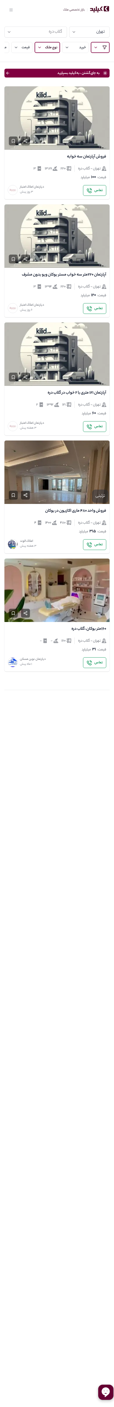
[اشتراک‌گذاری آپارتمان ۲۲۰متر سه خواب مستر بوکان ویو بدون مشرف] (25, 259)
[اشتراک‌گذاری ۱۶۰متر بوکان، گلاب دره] (25, 613)
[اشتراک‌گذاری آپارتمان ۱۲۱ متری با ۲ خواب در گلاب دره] (25, 377)
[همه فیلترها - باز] (100, 47)
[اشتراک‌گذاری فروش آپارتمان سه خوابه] (25, 141)
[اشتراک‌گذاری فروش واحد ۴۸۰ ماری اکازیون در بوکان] (25, 495)
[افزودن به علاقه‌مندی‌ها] (13, 141)
